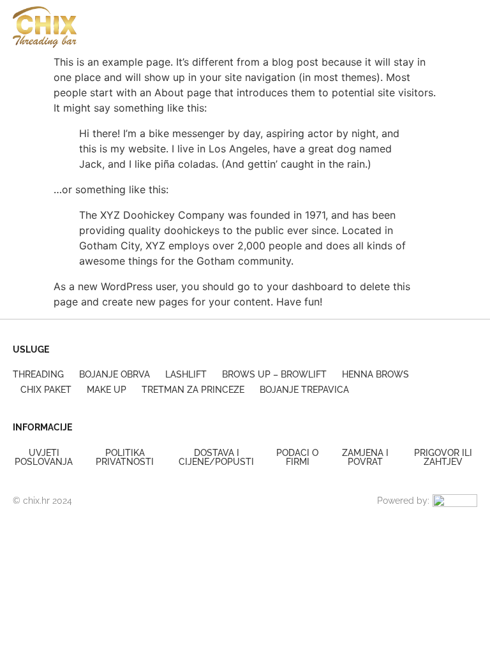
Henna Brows (375, 374)
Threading (38, 374)
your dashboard (305, 286)
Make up (106, 390)
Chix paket (45, 390)
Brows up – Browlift (274, 374)
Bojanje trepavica (304, 390)
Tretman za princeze (193, 390)
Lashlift (186, 374)
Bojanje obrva (114, 374)
